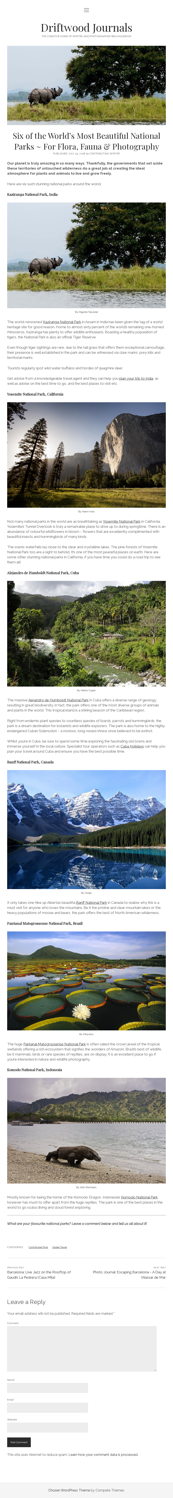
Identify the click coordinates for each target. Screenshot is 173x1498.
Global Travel (59, 1247)
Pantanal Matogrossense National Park (54, 1044)
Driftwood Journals (86, 27)
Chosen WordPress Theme (69, 1490)
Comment (13, 1323)
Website (12, 1419)
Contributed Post (38, 1247)
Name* (11, 1379)
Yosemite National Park (122, 521)
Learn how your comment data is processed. (103, 1455)
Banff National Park (91, 902)
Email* (10, 1399)
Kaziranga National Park (62, 322)
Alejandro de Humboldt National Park (58, 700)
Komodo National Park (139, 1197)
